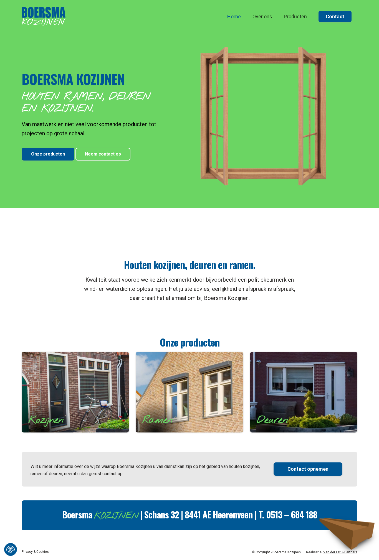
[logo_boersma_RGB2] (43, 16)
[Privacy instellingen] (10, 549)
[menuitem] (234, 16)
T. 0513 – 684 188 (288, 514)
